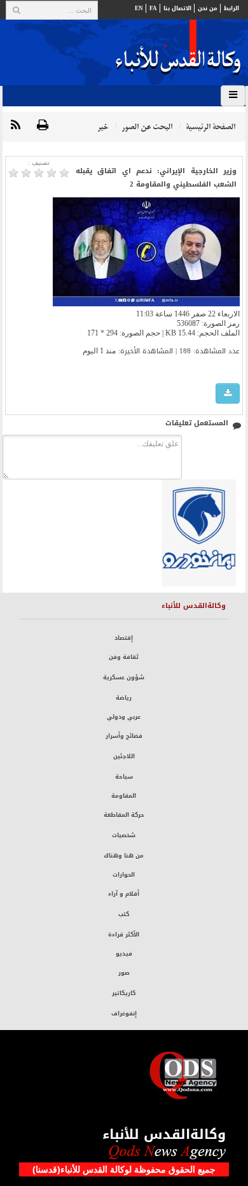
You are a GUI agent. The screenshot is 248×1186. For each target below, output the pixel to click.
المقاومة (123, 795)
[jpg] (228, 393)
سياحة (124, 776)
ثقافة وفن (124, 657)
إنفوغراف (124, 1013)
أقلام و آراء (123, 894)
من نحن (207, 8)
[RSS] (16, 126)
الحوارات (124, 874)
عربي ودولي (124, 717)
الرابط (231, 8)
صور (124, 972)
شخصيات (123, 835)
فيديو (124, 953)
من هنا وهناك (124, 855)
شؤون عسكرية (123, 677)
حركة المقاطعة (124, 815)
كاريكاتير (123, 993)
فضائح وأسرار (124, 736)
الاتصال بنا (177, 8)
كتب (123, 914)
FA (153, 8)
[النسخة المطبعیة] (43, 126)
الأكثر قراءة (123, 934)
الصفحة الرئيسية (210, 127)
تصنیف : (39, 162)
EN (139, 8)
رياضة (124, 697)
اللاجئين (124, 756)
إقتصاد (123, 638)
